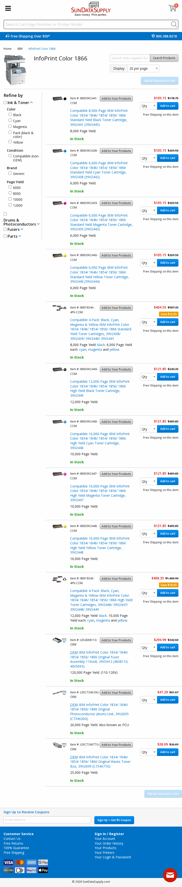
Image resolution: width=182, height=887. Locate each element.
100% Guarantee (16, 848)
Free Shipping (14, 852)
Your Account (105, 838)
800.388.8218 (166, 36)
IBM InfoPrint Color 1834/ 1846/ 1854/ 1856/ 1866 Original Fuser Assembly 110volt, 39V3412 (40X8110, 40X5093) (99, 659)
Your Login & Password (113, 857)
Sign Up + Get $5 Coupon (114, 820)
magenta (95, 349)
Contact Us (12, 838)
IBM (20, 49)
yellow (114, 349)
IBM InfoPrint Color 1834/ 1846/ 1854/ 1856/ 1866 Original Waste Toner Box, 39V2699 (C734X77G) (100, 762)
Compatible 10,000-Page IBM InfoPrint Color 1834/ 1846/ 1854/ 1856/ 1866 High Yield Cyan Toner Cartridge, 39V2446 (100, 441)
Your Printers (104, 852)
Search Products (164, 58)
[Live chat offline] (170, 875)
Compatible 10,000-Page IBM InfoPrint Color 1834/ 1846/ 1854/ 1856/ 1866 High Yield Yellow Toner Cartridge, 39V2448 (100, 545)
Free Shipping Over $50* (30, 36)
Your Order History (109, 843)
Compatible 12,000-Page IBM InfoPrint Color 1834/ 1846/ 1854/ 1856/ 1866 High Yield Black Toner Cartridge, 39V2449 (100, 388)
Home (8, 49)
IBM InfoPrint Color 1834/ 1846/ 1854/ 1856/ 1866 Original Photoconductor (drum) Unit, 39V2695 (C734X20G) (99, 711)
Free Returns (13, 843)
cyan (82, 349)
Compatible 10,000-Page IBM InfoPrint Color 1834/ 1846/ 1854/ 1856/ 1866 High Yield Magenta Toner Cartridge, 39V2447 (100, 493)
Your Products (105, 848)
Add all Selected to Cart (159, 81)
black (101, 344)
